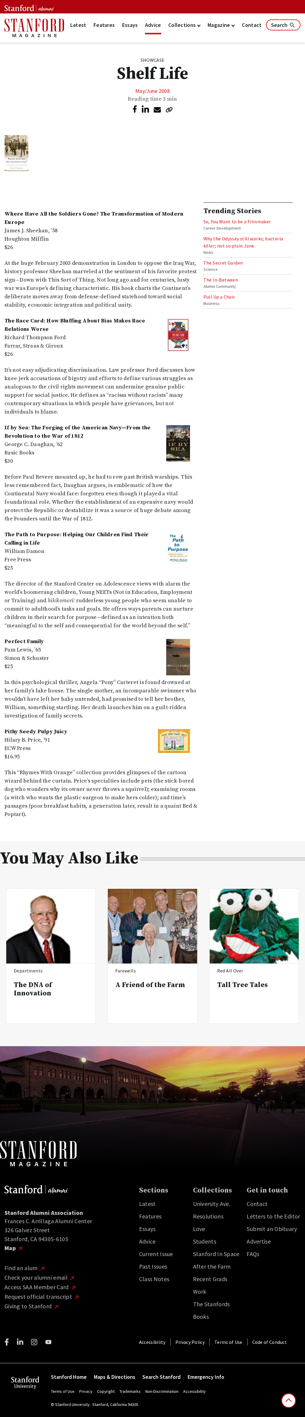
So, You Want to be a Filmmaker (237, 222)
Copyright (106, 1391)
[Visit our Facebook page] (6, 1342)
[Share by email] (157, 109)
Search (280, 24)
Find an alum (21, 1268)
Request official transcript (38, 1296)
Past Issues (153, 1266)
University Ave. (212, 1203)
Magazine (219, 24)
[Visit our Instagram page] (34, 1342)
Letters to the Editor (273, 1216)
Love (199, 1228)
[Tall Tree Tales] (254, 926)
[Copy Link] (169, 110)
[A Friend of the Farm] (152, 926)
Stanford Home (69, 1376)
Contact (252, 24)
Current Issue (156, 1254)
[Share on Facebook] (135, 109)
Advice (153, 24)
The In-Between (220, 280)
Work (199, 1291)
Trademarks (130, 1391)
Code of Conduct (269, 1342)
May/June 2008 (152, 90)
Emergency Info (206, 1376)
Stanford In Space (216, 1254)
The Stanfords (211, 1304)
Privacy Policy (190, 1342)
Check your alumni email (36, 1277)
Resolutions (208, 1216)
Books (201, 1316)
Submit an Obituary (272, 1228)
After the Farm (212, 1266)
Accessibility (152, 1342)
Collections (182, 24)
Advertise (259, 1241)
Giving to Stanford (28, 1306)
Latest (78, 24)
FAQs (253, 1254)
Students (204, 1241)
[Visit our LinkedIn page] (20, 1342)
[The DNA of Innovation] (50, 926)
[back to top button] (288, 1400)
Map (10, 1248)
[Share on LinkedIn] (145, 109)
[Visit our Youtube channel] (48, 1342)
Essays (130, 24)
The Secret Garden (223, 263)
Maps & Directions (114, 1376)
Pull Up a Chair (219, 297)
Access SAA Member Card (37, 1287)
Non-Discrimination (161, 1391)
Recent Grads (210, 1279)
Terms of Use (228, 1342)
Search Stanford (161, 1376)
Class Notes (154, 1279)
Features (104, 24)
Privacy (85, 1391)
